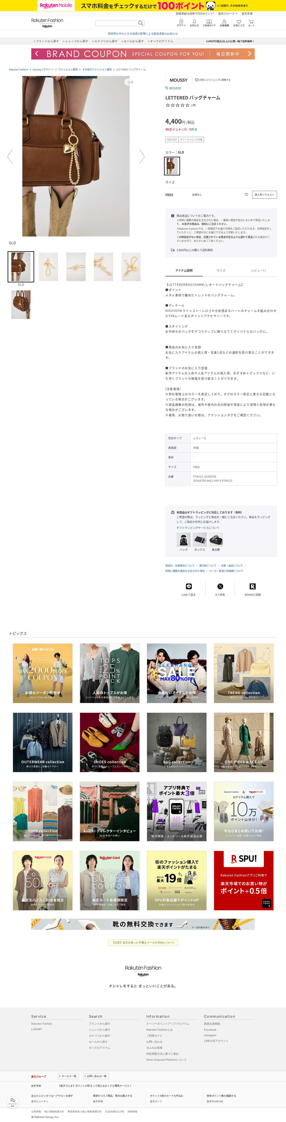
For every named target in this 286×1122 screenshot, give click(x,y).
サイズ (221, 270)
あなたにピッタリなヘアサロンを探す (52, 1095)
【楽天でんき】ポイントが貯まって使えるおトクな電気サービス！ (95, 1085)
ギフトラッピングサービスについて (198, 528)
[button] (76, 156)
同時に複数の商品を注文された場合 (185, 571)
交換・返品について (232, 565)
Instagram (210, 1035)
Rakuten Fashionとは (159, 1029)
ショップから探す (99, 1029)
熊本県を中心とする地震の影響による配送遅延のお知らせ (143, 33)
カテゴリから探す (99, 1035)
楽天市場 (247, 13)
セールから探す (98, 1041)
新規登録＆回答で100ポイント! (195, 13)
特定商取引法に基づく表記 (162, 1053)
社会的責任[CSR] (114, 1111)
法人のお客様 (154, 1047)
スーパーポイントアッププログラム (167, 1023)
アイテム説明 (184, 270)
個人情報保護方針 (54, 1111)
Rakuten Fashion (18, 69)
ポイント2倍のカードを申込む (166, 1095)
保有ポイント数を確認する (221, 1095)
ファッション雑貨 (68, 69)
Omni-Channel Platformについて (166, 1059)
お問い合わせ (154, 1041)
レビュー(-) (258, 270)
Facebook (210, 1029)
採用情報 (132, 1111)
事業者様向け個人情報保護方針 (84, 1111)
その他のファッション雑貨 (97, 69)
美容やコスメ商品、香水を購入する (112, 1095)
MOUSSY (175, 88)
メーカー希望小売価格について (226, 571)
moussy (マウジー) (43, 69)
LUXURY (36, 1029)
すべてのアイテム (99, 1047)
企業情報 (36, 1111)
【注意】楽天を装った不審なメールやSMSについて (143, 942)
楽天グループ (226, 13)
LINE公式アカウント (216, 1040)
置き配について (208, 565)
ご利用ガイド (154, 1035)
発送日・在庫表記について (180, 565)
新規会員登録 (212, 1023)
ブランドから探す (99, 1023)
